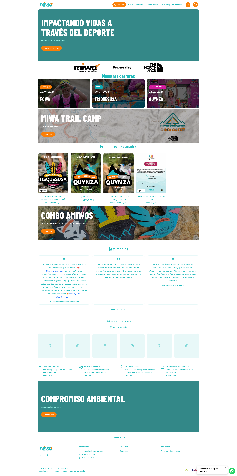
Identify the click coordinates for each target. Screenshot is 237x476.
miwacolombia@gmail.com (93, 451)
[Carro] (195, 4)
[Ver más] (118, 67)
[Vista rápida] (64, 173)
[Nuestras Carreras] (118, 35)
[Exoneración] (180, 371)
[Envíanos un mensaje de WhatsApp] (232, 471)
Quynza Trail (85, 196)
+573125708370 (88, 454)
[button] (119, 4)
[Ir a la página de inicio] (46, 5)
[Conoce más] (118, 406)
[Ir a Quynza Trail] (86, 173)
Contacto (124, 451)
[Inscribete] (118, 126)
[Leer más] (64, 93)
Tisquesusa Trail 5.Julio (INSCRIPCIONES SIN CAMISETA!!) (53, 197)
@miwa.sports (118, 327)
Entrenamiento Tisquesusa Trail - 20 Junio (151, 197)
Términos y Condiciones (170, 451)
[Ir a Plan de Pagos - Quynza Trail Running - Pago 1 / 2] (118, 173)
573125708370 (88, 458)
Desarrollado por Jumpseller (74, 471)
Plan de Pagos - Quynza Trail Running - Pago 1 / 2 (118, 197)
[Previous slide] (40, 309)
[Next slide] (197, 309)
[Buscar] (188, 4)
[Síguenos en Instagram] (48, 455)
